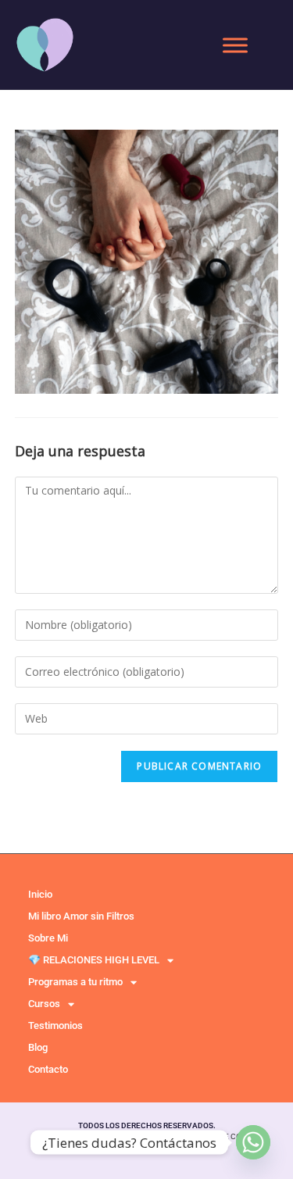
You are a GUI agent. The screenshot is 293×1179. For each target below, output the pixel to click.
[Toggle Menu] (235, 45)
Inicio (40, 894)
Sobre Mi (48, 938)
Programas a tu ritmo (75, 982)
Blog (38, 1047)
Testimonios (55, 1025)
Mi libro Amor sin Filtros (81, 916)
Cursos (44, 1003)
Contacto (48, 1069)
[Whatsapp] (253, 1142)
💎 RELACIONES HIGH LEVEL (93, 960)
